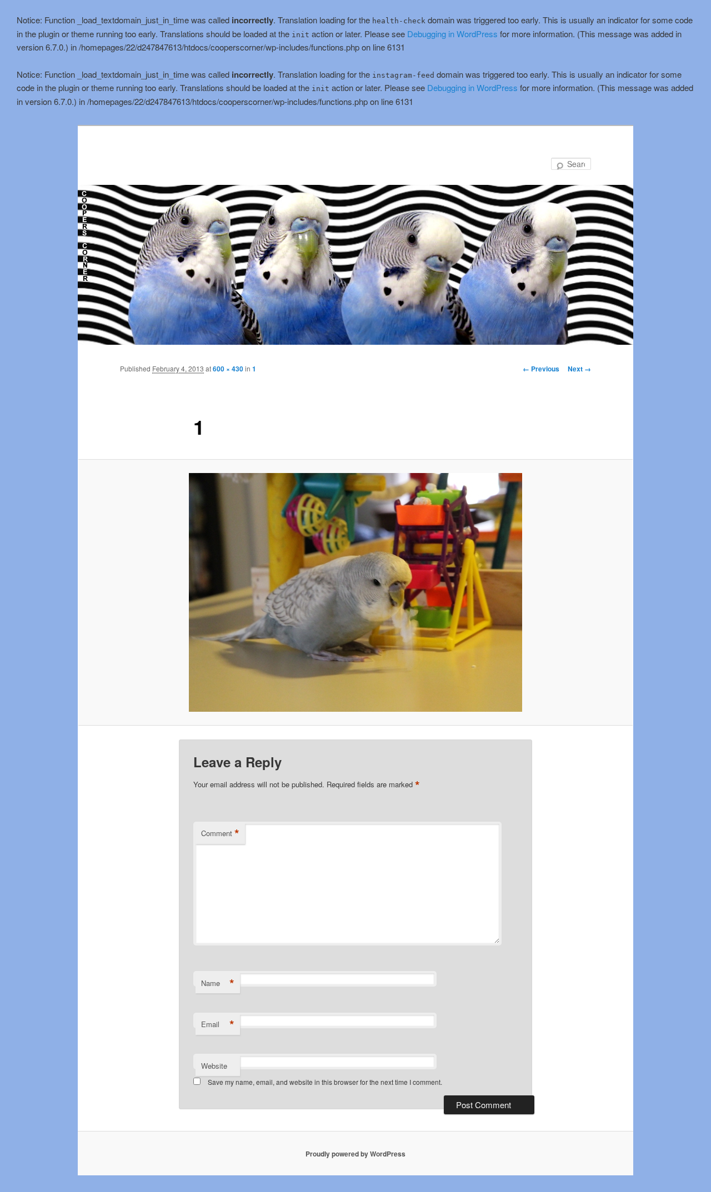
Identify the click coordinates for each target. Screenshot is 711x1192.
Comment (220, 833)
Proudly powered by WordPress (355, 1154)
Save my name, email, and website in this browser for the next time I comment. (325, 1082)
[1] (355, 592)
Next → (579, 369)
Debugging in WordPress (452, 33)
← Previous (541, 369)
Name (217, 983)
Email (217, 1024)
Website (214, 1065)
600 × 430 (228, 369)
